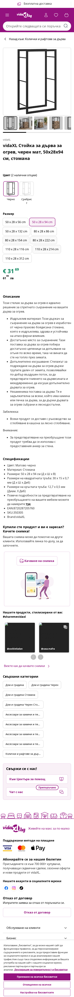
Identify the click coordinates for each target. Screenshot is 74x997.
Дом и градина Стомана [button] (20, 694)
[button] (34, 3)
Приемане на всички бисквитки (37, 976)
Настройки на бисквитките (37, 992)
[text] (11, 272)
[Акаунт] (46, 15)
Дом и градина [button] (15, 685)
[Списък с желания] (56, 15)
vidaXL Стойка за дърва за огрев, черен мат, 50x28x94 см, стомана (33, 151)
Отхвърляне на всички (37, 984)
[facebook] (6, 888)
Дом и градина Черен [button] (44, 685)
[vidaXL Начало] (24, 15)
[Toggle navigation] (7, 15)
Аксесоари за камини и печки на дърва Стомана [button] (24, 734)
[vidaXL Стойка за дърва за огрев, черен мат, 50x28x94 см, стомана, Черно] (37, 81)
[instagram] (14, 888)
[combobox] (37, 26)
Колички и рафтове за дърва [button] (23, 753)
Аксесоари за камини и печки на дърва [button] (24, 714)
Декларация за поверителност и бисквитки (41, 969)
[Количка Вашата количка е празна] (66, 15)
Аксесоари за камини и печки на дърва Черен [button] (24, 724)
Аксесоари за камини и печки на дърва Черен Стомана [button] (24, 744)
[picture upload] (37, 586)
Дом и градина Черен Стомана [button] (24, 704)
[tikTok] (21, 888)
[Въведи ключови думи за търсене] (66, 26)
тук (28, 504)
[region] (37, 968)
